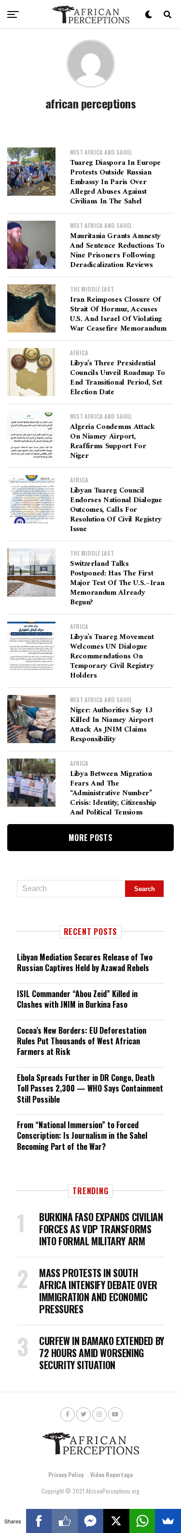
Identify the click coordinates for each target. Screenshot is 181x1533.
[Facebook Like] (65, 1521)
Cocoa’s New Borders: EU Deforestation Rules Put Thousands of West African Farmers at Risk (81, 1041)
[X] (116, 1521)
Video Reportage (111, 1474)
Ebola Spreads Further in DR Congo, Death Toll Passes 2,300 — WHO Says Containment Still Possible (90, 1088)
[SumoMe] (168, 1521)
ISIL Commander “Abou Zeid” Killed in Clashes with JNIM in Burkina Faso (77, 999)
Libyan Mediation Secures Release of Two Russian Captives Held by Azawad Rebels (85, 962)
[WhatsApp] (142, 1521)
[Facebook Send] (91, 1521)
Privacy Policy (66, 1474)
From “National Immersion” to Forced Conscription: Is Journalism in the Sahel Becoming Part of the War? (82, 1135)
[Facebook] (39, 1521)
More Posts (90, 837)
